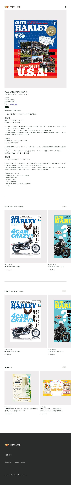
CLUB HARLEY (13, 104)
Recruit (17, 462)
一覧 (64, 206)
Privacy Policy (9, 462)
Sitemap (23, 462)
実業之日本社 (8, 94)
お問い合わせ (8, 455)
